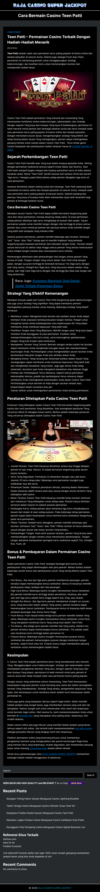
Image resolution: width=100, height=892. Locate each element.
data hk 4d (9, 842)
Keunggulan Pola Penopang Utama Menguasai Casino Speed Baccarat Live (46, 827)
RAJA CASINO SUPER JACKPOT (54, 888)
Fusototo (22, 853)
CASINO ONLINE (14, 32)
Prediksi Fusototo (12, 846)
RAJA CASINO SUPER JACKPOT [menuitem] (59, 754)
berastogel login (38, 748)
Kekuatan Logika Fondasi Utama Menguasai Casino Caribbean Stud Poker (45, 820)
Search (6, 770)
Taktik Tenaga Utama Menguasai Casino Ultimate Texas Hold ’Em (41, 806)
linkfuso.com (9, 839)
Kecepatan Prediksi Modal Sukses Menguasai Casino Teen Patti (40, 813)
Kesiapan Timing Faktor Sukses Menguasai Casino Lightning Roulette (43, 798)
